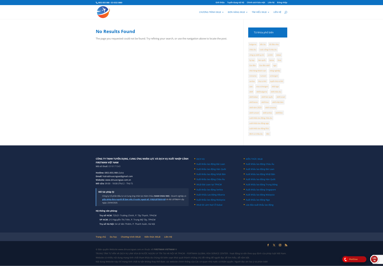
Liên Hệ (168, 236)
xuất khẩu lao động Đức (259, 128)
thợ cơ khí (262, 81)
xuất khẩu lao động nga (259, 123)
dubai (278, 55)
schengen (274, 76)
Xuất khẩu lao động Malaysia (210, 199)
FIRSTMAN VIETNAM (164, 249)
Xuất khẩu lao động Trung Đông (262, 184)
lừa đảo (252, 65)
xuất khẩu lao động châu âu (260, 118)
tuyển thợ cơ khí (276, 81)
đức (267, 134)
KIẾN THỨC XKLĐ (254, 159)
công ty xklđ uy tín (256, 55)
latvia (271, 60)
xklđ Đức (279, 112)
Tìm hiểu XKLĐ (259, 12)
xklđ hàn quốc (267, 97)
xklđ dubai (253, 97)
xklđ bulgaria (261, 91)
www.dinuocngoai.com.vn (118, 179)
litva (279, 60)
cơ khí (270, 55)
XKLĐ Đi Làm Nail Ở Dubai (209, 204)
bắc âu (263, 44)
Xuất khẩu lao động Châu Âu (210, 179)
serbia (252, 81)
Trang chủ (101, 236)
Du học (113, 236)
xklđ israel (281, 97)
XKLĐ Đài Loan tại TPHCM (209, 184)
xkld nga (275, 86)
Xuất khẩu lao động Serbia (209, 189)
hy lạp (251, 60)
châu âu (252, 49)
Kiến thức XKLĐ (152, 236)
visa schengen (262, 86)
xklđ (251, 91)
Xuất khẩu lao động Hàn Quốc (211, 169)
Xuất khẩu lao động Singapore (261, 189)
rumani (263, 76)
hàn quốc (262, 60)
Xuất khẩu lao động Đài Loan (210, 164)
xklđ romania (270, 107)
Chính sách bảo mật (256, 2)
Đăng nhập (282, 2)
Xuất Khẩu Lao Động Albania (210, 194)
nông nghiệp (275, 70)
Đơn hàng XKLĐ (236, 12)
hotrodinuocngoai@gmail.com (118, 176)
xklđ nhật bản (277, 102)
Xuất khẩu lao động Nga (258, 199)
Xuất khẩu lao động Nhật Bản (211, 174)
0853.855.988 (111, 172)
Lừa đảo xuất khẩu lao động (259, 204)
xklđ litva (265, 102)
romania (252, 76)
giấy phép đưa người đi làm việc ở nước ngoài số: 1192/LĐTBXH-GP (134, 199)
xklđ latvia (253, 102)
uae (251, 86)
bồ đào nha (274, 44)
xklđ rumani (254, 112)
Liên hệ (271, 2)
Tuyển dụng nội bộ (235, 2)
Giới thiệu (220, 2)
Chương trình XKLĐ (210, 12)
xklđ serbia (267, 112)
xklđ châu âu (276, 91)
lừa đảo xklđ (264, 65)
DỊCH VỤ (200, 159)
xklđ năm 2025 (255, 107)
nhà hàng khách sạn (257, 70)
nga (274, 65)
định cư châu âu (256, 134)
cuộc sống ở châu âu (268, 49)
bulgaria (252, 44)
